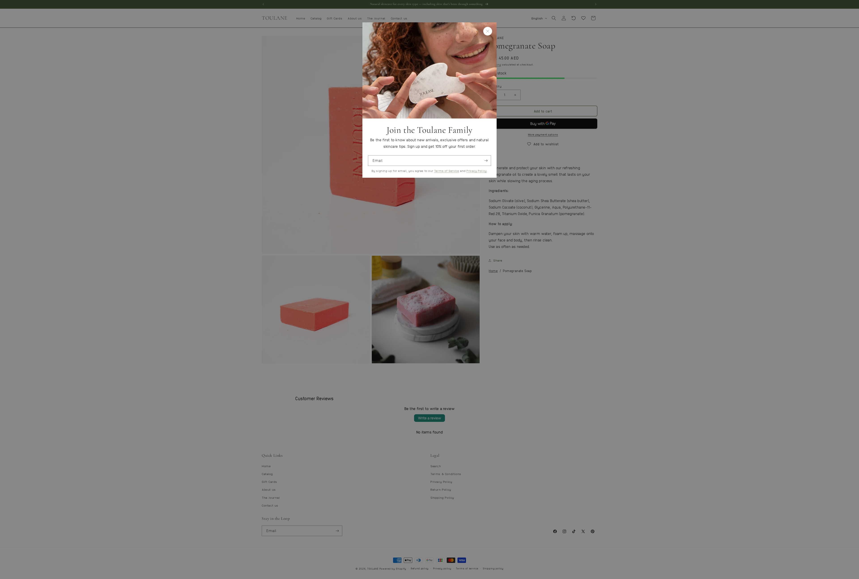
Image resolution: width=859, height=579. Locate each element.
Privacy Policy (476, 170)
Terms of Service (446, 170)
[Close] (487, 31)
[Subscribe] (486, 160)
